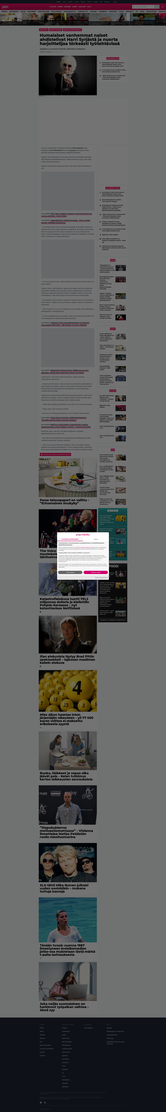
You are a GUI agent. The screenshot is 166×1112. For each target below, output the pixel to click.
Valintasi (96, 539)
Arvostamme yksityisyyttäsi (70, 539)
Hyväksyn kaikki (95, 572)
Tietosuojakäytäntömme (101, 577)
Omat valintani (70, 572)
